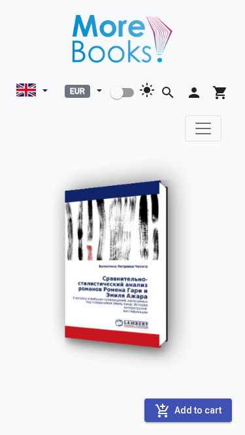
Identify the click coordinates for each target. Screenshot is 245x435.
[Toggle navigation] (203, 128)
